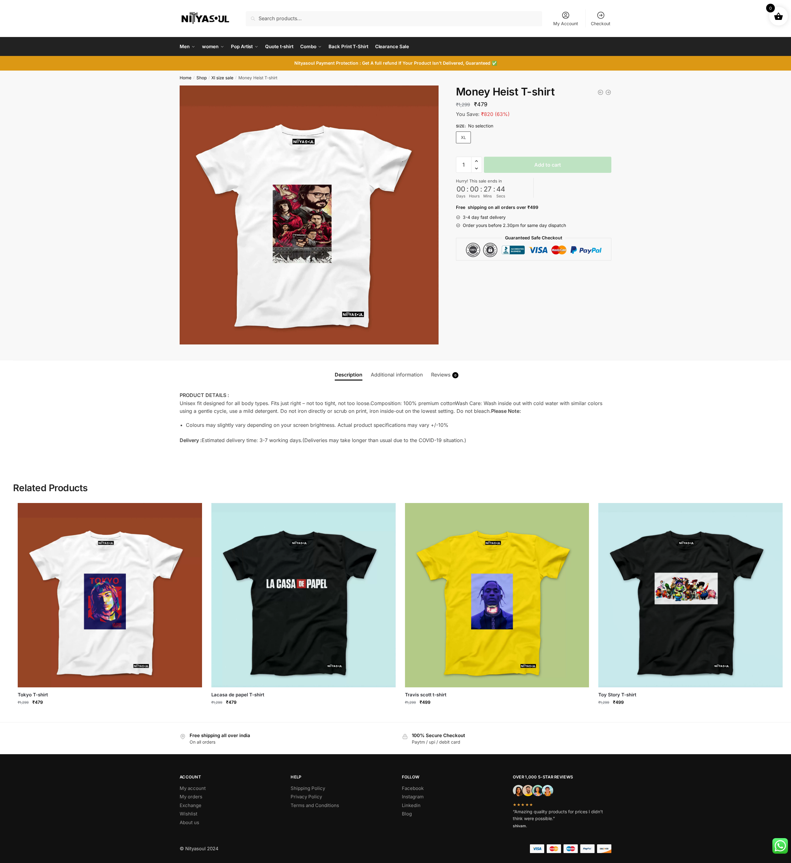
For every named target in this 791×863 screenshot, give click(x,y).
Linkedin (411, 805)
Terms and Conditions (315, 805)
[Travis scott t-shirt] (497, 595)
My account (193, 788)
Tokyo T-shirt (33, 695)
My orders (191, 797)
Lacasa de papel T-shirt (237, 695)
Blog (407, 814)
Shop (201, 77)
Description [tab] (348, 375)
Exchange (190, 805)
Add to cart (547, 165)
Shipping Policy (308, 788)
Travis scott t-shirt (425, 695)
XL (463, 137)
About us (189, 822)
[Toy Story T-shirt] (690, 595)
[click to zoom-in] (309, 214)
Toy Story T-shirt (617, 695)
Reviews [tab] (444, 375)
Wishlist (188, 814)
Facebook (413, 788)
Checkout (600, 23)
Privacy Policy (306, 797)
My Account (565, 23)
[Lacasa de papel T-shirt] (608, 92)
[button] (476, 161)
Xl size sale (222, 77)
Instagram (413, 797)
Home (185, 77)
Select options (109, 715)
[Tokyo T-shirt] (600, 92)
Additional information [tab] (397, 375)
